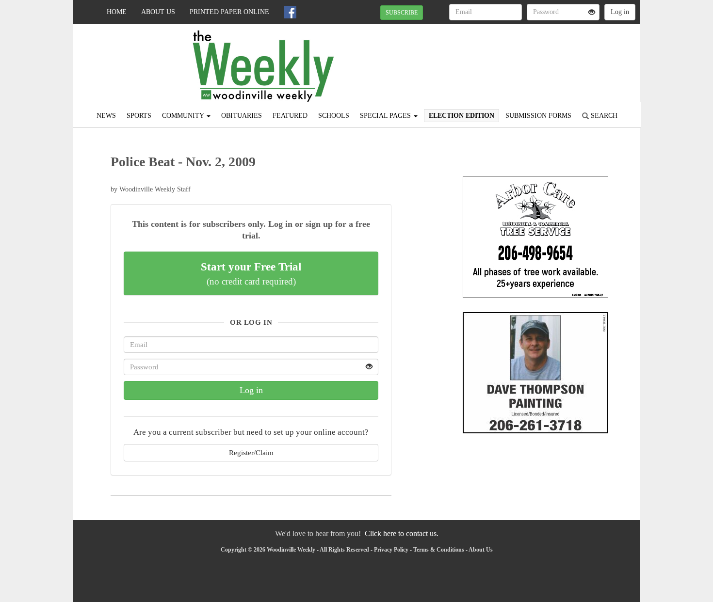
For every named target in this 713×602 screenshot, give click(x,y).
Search (603, 115)
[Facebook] (290, 12)
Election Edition (461, 115)
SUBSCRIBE (402, 12)
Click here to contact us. (401, 533)
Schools (333, 115)
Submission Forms (538, 115)
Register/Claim (251, 452)
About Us (158, 12)
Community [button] (184, 115)
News (106, 115)
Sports (139, 115)
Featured (290, 115)
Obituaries (241, 115)
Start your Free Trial (251, 273)
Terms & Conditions (438, 549)
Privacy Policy (391, 549)
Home (117, 12)
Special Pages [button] (386, 115)
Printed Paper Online (229, 12)
